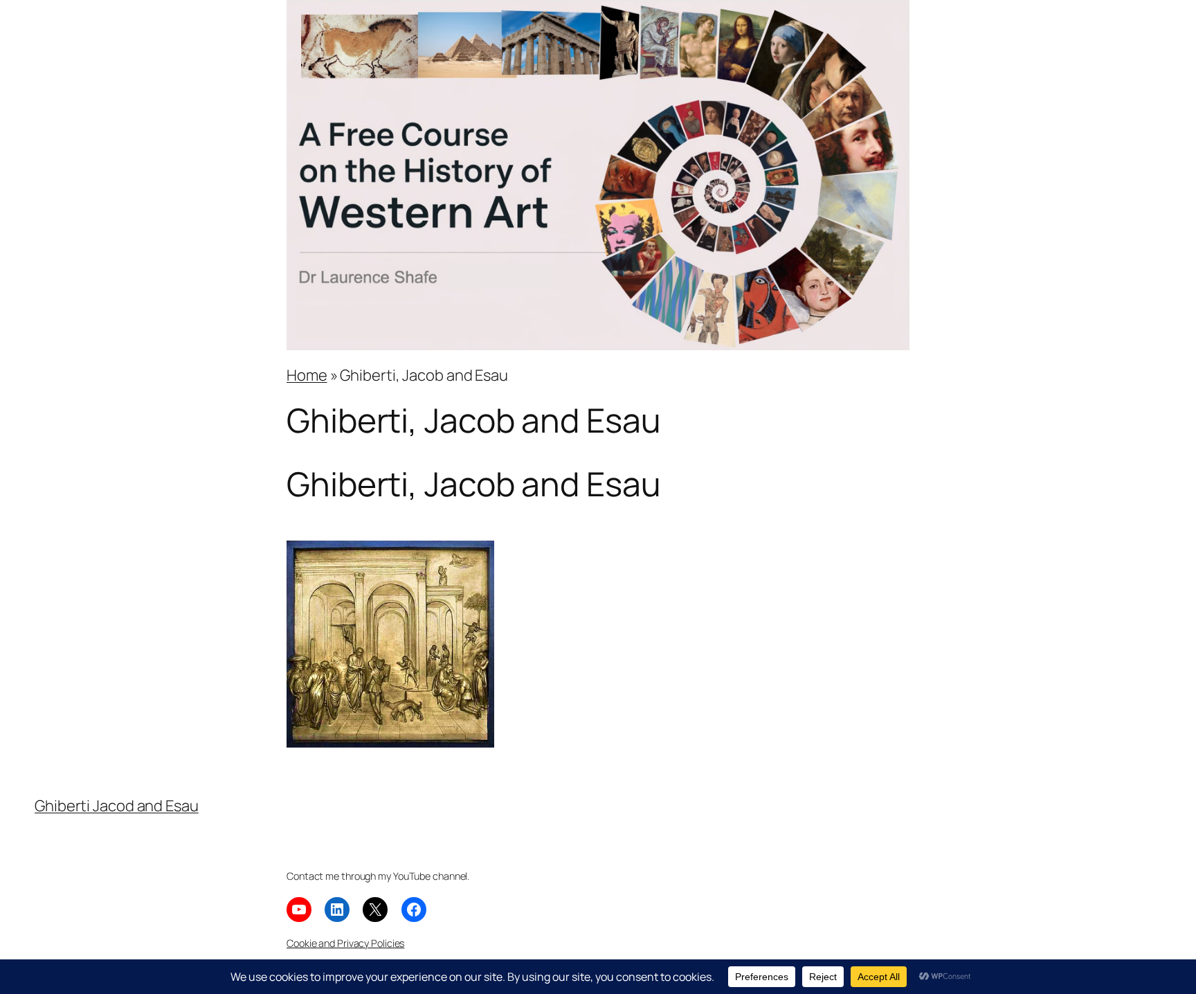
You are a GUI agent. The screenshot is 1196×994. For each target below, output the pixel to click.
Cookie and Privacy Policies (345, 943)
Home (307, 375)
